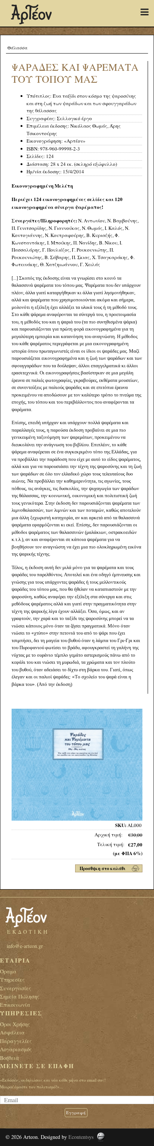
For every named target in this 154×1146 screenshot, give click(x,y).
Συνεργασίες (15, 988)
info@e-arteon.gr (25, 945)
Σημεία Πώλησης (19, 996)
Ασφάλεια (12, 1032)
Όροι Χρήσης (15, 1024)
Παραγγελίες (16, 1041)
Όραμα (8, 971)
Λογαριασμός (16, 1049)
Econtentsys (80, 1136)
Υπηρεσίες (12, 979)
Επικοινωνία (15, 1004)
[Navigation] (144, 11)
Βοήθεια (9, 1057)
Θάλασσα (17, 48)
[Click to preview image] (77, 764)
